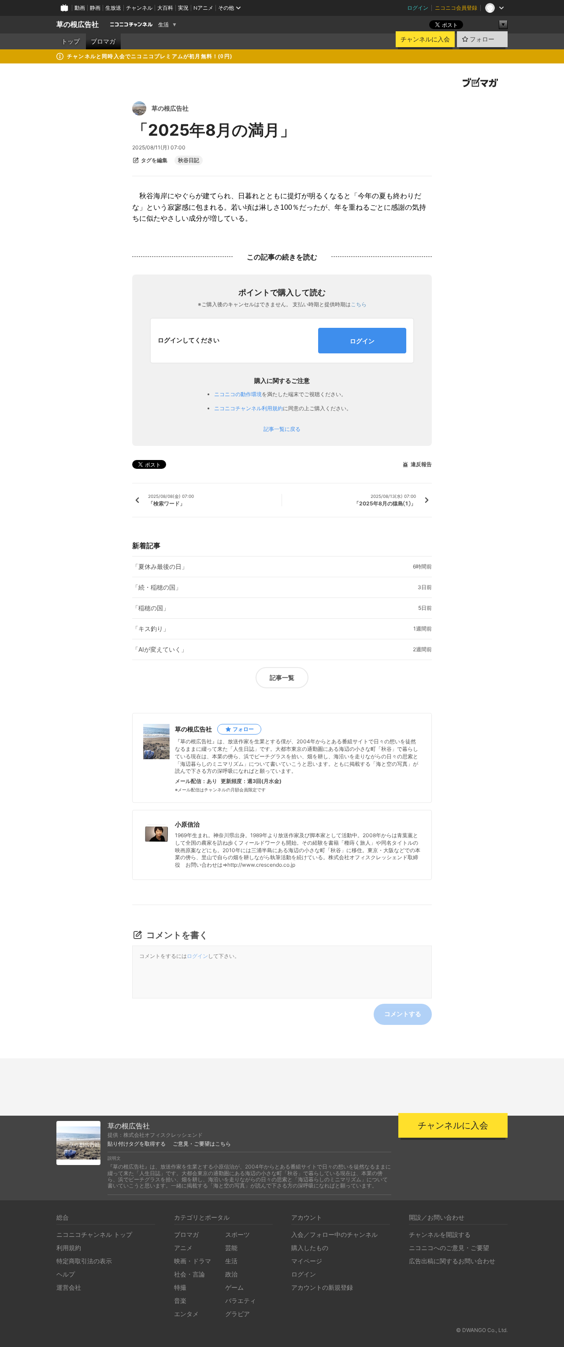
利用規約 (68, 1247)
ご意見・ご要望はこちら (202, 1144)
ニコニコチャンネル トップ (94, 1234)
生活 (163, 25)
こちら (359, 304)
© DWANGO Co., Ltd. (482, 1330)
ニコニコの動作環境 (238, 394)
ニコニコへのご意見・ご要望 (449, 1247)
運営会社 (68, 1287)
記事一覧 (282, 677)
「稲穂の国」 (150, 608)
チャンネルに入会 (425, 39)
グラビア (237, 1313)
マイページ (306, 1261)
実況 (183, 7)
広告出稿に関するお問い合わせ (452, 1261)
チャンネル (139, 7)
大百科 (165, 7)
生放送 (113, 7)
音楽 (180, 1300)
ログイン (417, 7)
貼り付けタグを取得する (137, 1144)
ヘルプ (65, 1274)
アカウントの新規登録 (322, 1287)
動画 (79, 7)
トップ (70, 41)
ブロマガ (103, 41)
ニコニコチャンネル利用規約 (248, 408)
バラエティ (240, 1300)
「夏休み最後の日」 (160, 567)
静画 (95, 7)
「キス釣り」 (150, 629)
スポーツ (237, 1234)
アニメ (183, 1247)
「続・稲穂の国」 (157, 587)
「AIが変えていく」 (159, 649)
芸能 (231, 1247)
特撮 (180, 1287)
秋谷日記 (188, 160)
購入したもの (309, 1247)
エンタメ (186, 1313)
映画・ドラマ (192, 1261)
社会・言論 (189, 1274)
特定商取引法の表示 (84, 1261)
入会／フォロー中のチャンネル (334, 1234)
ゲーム (234, 1287)
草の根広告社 (77, 24)
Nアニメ (203, 7)
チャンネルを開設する (440, 1234)
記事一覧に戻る (282, 429)
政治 (231, 1274)
